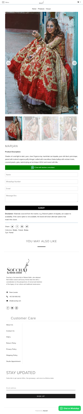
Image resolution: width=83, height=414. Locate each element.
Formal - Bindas (23, 230)
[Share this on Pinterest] (22, 226)
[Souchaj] (41, 2)
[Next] (74, 63)
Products (41, 9)
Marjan (11, 146)
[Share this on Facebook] (17, 226)
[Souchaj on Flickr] (19, 308)
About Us (9, 325)
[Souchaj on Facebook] (8, 308)
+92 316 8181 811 (14, 296)
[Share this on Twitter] (12, 226)
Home (34, 9)
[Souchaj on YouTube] (12, 308)
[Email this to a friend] (27, 226)
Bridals (15, 230)
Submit (41, 208)
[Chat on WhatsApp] (69, 409)
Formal (11, 232)
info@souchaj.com (15, 301)
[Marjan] (41, 63)
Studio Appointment (13, 361)
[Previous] (8, 63)
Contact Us (10, 331)
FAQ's (8, 337)
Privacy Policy (11, 349)
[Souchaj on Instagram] (17, 308)
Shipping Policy (12, 355)
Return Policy (11, 343)
